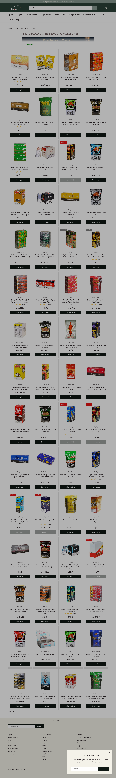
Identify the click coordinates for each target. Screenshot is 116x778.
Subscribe (103, 769)
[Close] (110, 753)
